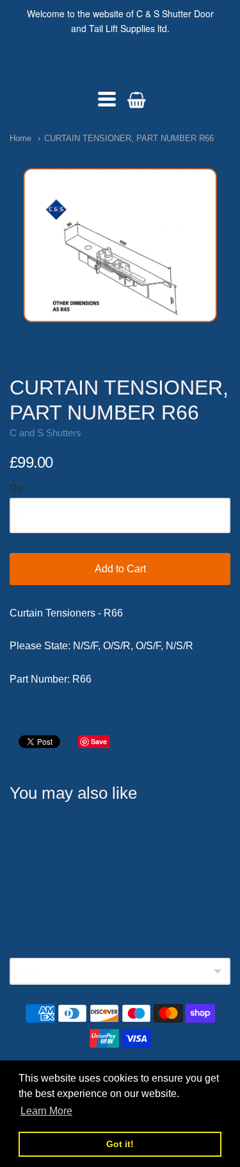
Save (99, 741)
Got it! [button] (120, 1144)
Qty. (18, 488)
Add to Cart (120, 568)
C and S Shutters (120, 64)
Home (20, 138)
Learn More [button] (46, 1110)
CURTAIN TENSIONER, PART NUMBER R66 (129, 138)
